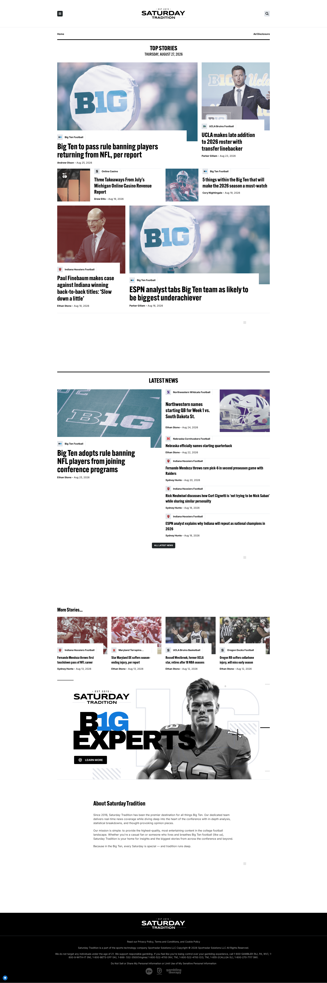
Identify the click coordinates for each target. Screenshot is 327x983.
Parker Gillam (209, 155)
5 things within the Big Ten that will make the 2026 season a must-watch (235, 182)
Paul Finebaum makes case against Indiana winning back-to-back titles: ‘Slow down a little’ (85, 288)
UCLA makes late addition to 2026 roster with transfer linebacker (228, 141)
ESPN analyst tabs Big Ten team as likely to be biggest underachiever (188, 293)
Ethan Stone (64, 305)
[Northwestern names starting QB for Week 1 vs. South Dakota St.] (245, 410)
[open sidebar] (60, 13)
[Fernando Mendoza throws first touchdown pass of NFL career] (82, 635)
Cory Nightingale (212, 192)
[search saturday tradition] (267, 13)
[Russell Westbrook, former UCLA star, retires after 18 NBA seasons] (191, 635)
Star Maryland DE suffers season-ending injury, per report (130, 659)
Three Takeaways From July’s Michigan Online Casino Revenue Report (123, 185)
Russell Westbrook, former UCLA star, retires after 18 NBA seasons (185, 659)
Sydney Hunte (174, 480)
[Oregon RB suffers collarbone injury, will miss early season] (245, 635)
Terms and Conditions (167, 941)
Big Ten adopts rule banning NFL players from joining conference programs (96, 461)
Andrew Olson (65, 162)
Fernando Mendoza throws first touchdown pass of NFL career (75, 659)
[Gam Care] (159, 971)
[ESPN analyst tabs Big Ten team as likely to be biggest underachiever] (199, 245)
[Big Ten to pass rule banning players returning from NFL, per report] (127, 101)
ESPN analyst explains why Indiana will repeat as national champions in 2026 (215, 526)
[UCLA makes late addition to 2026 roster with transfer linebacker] (236, 96)
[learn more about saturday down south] (163, 727)
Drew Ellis (100, 198)
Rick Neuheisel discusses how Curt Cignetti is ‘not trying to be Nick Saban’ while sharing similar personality (218, 498)
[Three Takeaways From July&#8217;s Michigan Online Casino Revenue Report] (73, 185)
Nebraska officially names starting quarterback (199, 445)
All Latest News (163, 545)
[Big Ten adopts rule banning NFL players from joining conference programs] (109, 418)
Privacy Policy (145, 941)
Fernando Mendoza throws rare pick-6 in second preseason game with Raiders (214, 470)
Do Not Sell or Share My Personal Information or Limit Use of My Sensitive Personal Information (163, 963)
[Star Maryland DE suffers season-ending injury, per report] (136, 635)
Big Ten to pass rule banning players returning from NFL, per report (107, 150)
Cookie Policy (192, 941)
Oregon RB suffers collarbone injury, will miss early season (237, 659)
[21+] (149, 971)
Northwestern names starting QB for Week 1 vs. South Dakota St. (188, 410)
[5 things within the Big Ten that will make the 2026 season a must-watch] (182, 185)
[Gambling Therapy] (173, 971)
